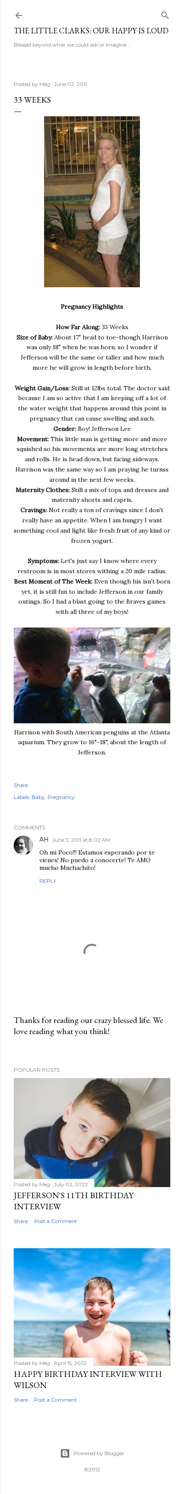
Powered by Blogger (99, 1453)
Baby (38, 797)
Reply (47, 881)
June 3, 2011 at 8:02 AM (81, 840)
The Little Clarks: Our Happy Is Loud (91, 30)
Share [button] (21, 785)
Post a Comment (55, 1221)
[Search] (165, 13)
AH (44, 839)
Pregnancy (61, 797)
